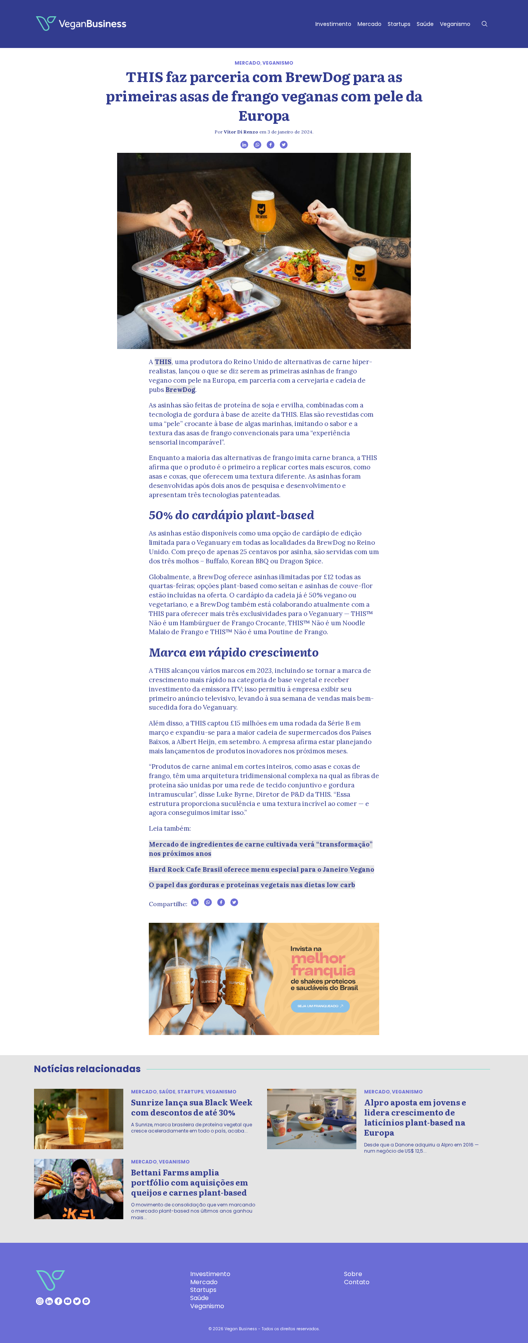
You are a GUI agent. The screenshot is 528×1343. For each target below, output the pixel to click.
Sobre (353, 1273)
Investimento (333, 24)
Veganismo (455, 24)
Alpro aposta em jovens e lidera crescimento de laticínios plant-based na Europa (415, 1117)
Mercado (370, 24)
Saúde (425, 24)
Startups (399, 24)
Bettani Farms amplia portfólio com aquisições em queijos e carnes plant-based (189, 1182)
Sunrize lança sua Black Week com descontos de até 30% (191, 1107)
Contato (357, 1282)
